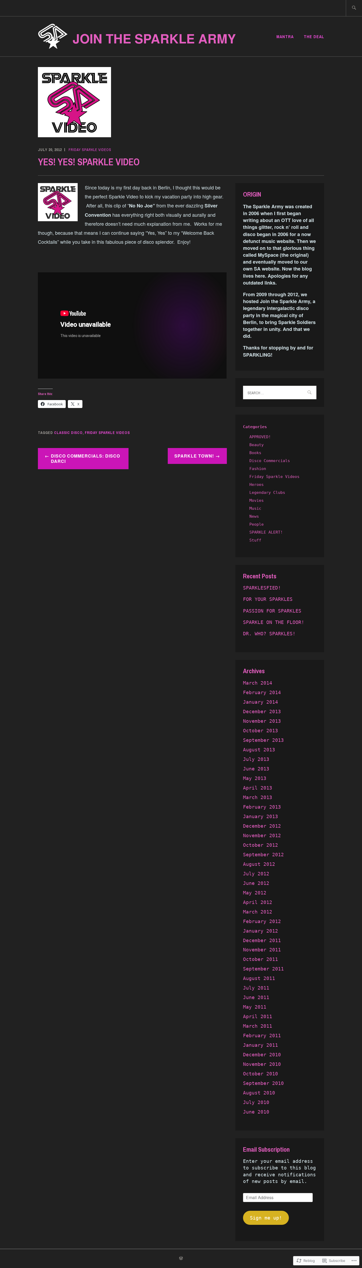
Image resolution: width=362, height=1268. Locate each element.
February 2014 (262, 692)
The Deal (314, 36)
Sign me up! (266, 1218)
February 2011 (262, 1035)
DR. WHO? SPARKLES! (269, 633)
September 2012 (263, 854)
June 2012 (256, 883)
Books (255, 452)
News (254, 516)
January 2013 (260, 816)
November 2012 (262, 835)
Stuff (255, 540)
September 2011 (263, 969)
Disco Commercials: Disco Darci (85, 458)
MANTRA (285, 36)
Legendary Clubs (267, 492)
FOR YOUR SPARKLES (268, 599)
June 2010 (256, 1112)
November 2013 (262, 721)
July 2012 (256, 873)
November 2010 (262, 1064)
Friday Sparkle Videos (90, 149)
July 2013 (256, 759)
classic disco (68, 432)
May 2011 (254, 1007)
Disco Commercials (269, 460)
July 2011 (256, 988)
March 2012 (257, 912)
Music (255, 508)
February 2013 (262, 807)
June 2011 (256, 997)
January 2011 (260, 1045)
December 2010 (262, 1054)
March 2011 (257, 1026)
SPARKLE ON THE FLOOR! (273, 622)
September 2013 (263, 740)
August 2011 (259, 978)
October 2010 (260, 1073)
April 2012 (257, 902)
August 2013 (259, 749)
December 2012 (262, 826)
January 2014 (260, 702)
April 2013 (257, 788)
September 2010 (263, 1083)
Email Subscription (266, 1149)
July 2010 (256, 1102)
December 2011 (262, 940)
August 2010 (259, 1093)
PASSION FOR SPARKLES (272, 611)
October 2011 (260, 959)
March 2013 (257, 797)
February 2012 (262, 921)
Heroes (256, 484)
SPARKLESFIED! (262, 588)
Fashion (257, 468)
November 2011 (262, 949)
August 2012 (259, 864)
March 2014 (257, 683)
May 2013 (254, 778)
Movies (256, 500)
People (256, 524)
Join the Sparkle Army (154, 38)
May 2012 (254, 892)
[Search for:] (354, 8)
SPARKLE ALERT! (266, 532)
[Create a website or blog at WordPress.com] (181, 1258)
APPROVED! (260, 437)
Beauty (256, 444)
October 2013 (260, 730)
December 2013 (262, 711)
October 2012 (260, 845)
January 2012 (260, 931)
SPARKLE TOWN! (194, 456)
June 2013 (256, 769)
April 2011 (257, 1016)
